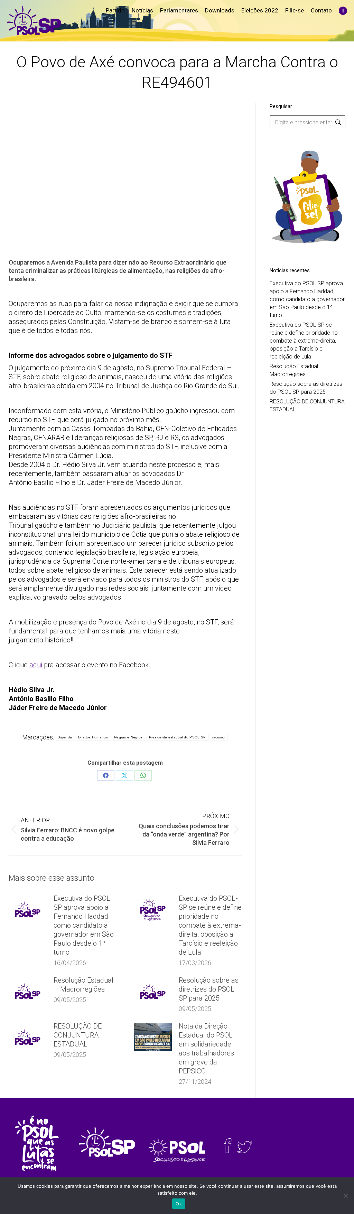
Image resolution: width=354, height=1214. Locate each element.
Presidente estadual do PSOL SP (177, 737)
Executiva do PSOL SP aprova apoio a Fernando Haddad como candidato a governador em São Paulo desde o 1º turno (84, 925)
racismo (218, 737)
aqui (35, 665)
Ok (179, 1203)
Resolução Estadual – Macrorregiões (83, 984)
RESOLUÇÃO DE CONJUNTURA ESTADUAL (78, 1035)
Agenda (65, 737)
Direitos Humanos (93, 737)
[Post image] (28, 909)
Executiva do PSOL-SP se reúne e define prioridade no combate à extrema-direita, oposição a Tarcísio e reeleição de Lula (210, 925)
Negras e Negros (128, 737)
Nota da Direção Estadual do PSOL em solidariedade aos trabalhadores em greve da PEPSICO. (206, 1048)
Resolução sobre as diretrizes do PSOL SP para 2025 (209, 989)
